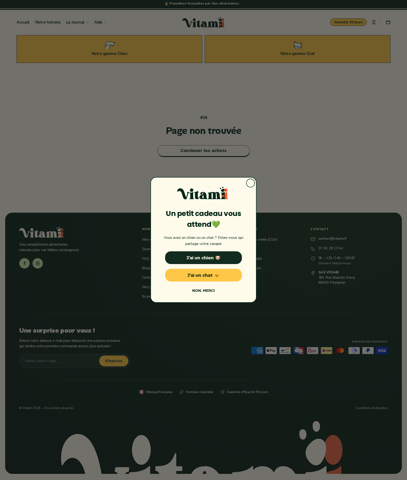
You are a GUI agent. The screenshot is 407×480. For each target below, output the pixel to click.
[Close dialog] (250, 183)
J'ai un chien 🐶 (203, 258)
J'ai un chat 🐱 (203, 275)
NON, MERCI (203, 290)
